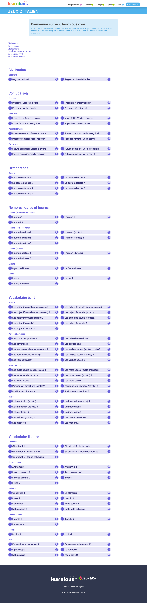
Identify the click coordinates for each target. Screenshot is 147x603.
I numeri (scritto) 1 (21, 232)
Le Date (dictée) (73, 268)
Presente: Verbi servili (76, 107)
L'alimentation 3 (73, 411)
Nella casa (17, 503)
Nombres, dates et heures (19, 51)
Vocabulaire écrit (15, 54)
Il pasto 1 (16, 518)
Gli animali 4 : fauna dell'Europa (81, 451)
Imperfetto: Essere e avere (26, 117)
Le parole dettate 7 (22, 193)
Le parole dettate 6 (75, 188)
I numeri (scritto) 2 (74, 232)
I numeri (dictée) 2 (74, 252)
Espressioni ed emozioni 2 (78, 544)
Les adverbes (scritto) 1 (24, 338)
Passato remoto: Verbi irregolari (82, 133)
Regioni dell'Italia (21, 79)
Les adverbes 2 (73, 343)
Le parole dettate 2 (75, 177)
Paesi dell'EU (71, 554)
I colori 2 (69, 534)
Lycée (110, 4)
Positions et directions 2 (77, 391)
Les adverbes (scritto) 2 (77, 338)
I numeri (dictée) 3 (21, 258)
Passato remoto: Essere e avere (29, 133)
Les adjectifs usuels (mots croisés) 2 (83, 306)
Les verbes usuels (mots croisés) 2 (82, 349)
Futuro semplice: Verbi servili (80, 153)
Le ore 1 (16, 278)
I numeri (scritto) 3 (21, 237)
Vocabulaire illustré (16, 56)
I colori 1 (16, 534)
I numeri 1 (17, 216)
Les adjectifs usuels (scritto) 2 (27, 317)
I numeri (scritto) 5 (21, 242)
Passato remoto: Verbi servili (80, 138)
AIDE (120, 4)
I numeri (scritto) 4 (74, 237)
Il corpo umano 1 (73, 472)
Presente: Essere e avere (25, 102)
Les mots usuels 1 (21, 380)
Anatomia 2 (71, 466)
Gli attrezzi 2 (71, 492)
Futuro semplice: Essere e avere (29, 148)
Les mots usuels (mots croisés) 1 (29, 369)
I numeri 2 (70, 216)
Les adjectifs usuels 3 (23, 328)
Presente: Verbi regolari (24, 107)
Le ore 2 (69, 278)
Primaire (88, 4)
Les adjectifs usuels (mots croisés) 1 (30, 306)
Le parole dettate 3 (22, 182)
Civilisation (13, 43)
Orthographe (13, 48)
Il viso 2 (16, 482)
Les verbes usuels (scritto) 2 (79, 354)
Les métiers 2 (71, 422)
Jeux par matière (73, 4)
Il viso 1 (68, 477)
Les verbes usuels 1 (22, 359)
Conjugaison (13, 46)
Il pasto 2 (69, 518)
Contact (66, 587)
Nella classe (18, 554)
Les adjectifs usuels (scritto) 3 (80, 317)
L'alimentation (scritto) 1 (24, 401)
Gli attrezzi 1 (18, 492)
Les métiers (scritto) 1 (23, 417)
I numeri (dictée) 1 (21, 252)
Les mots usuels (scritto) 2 (78, 375)
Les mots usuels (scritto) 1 (25, 375)
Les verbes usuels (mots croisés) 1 (30, 349)
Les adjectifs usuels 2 (76, 323)
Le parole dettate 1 (22, 177)
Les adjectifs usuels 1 (23, 323)
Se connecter (133, 4)
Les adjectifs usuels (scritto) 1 (80, 312)
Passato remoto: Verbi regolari (28, 138)
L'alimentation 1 (73, 406)
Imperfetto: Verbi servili (77, 123)
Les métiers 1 (19, 422)
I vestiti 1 (16, 498)
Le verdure (18, 524)
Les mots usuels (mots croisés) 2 (81, 369)
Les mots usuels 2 (74, 380)
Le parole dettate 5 (22, 188)
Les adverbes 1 (20, 343)
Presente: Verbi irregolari (78, 102)
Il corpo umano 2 (21, 477)
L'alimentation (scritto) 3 (25, 406)
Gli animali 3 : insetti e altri (26, 451)
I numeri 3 (17, 222)
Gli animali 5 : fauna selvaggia (28, 456)
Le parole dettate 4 (75, 182)
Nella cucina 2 (19, 508)
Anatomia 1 (18, 466)
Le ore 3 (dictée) (20, 283)
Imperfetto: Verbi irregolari (79, 117)
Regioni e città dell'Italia (77, 79)
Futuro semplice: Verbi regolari (28, 153)
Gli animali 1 (18, 446)
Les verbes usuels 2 (75, 359)
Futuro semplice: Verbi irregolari (82, 148)
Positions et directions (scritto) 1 (28, 385)
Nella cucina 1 (72, 503)
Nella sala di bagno (75, 508)
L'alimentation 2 (20, 411)
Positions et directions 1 (24, 391)
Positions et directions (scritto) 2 (81, 385)
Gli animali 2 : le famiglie (77, 446)
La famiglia (71, 549)
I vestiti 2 (69, 498)
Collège (99, 4)
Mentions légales (77, 587)
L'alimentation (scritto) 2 (77, 401)
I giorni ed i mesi (20, 268)
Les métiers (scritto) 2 (76, 417)
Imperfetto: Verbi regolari (26, 123)
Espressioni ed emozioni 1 (25, 544)
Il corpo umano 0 (21, 472)
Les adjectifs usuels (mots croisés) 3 (31, 312)
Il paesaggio (18, 549)
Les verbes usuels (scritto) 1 (26, 354)
